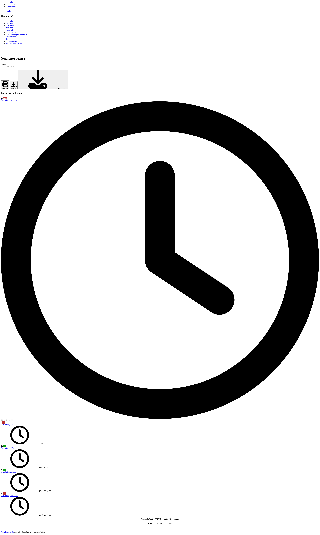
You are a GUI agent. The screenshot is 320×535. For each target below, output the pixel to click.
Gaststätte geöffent (8, 448)
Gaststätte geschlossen (9, 100)
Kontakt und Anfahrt (14, 43)
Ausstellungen (11, 41)
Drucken (5, 88)
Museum (9, 28)
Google (13, 88)
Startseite (9, 2)
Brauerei (9, 30)
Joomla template (7, 532)
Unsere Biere (11, 32)
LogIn (8, 11)
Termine (9, 39)
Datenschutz (11, 6)
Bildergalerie (11, 37)
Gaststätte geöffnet (8, 472)
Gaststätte (10, 25)
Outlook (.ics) (62, 88)
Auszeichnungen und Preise (17, 34)
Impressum (10, 4)
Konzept (9, 23)
